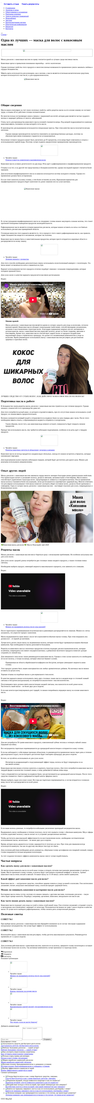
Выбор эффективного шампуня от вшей (16, 1070)
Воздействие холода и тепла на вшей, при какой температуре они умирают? (35, 1087)
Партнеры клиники (13, 14)
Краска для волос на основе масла (23, 991)
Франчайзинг (11, 18)
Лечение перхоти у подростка (17, 259)
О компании (10, 8)
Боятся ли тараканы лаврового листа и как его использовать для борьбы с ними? (37, 1091)
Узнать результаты (30, 4)
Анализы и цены (12, 10)
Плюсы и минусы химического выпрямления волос (26, 160)
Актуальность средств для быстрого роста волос (20, 1046)
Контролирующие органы (16, 22)
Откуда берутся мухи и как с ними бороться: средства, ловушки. (31, 1078)
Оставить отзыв (11, 4)
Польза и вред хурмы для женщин (14, 1058)
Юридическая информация (16, 24)
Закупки (9, 20)
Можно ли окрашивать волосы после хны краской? (26, 627)
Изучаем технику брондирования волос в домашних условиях (25, 1066)
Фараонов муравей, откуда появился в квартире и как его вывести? (32, 1083)
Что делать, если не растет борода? (23, 1022)
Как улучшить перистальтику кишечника (17, 1054)
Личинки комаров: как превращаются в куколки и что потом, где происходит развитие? (40, 1095)
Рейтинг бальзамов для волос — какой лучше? (19, 1050)
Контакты (9, 29)
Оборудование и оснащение (16, 12)
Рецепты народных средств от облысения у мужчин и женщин (30, 450)
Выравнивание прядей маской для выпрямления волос (31, 1007)
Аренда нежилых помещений (17, 16)
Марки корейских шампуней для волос (16, 1062)
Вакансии (9, 27)
